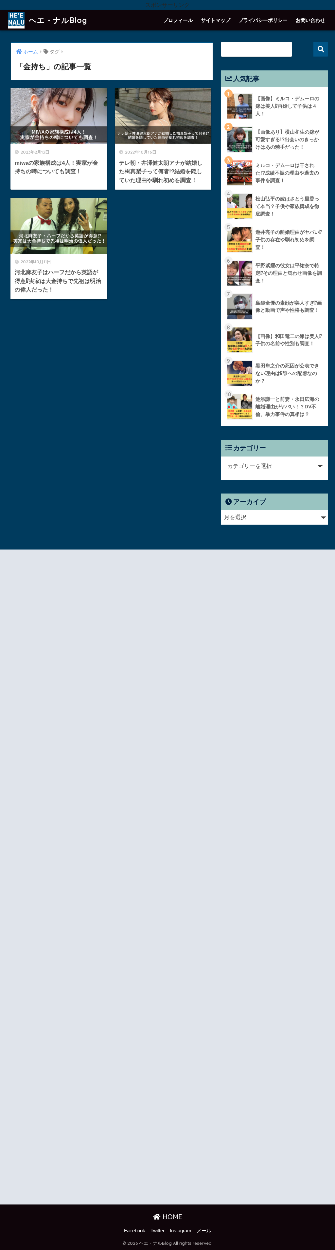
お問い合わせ (310, 20)
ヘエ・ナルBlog (56, 20)
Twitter (157, 1230)
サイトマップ (215, 20)
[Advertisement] (87, 878)
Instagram (180, 1230)
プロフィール (178, 20)
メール (204, 1230)
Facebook (134, 1230)
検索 (320, 49)
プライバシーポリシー (263, 20)
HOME (171, 1217)
